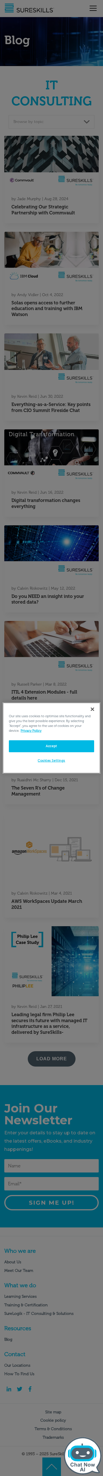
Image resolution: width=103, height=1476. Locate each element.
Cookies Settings (51, 760)
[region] (51, 738)
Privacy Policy (31, 731)
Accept (51, 746)
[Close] (92, 709)
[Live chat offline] (83, 1456)
